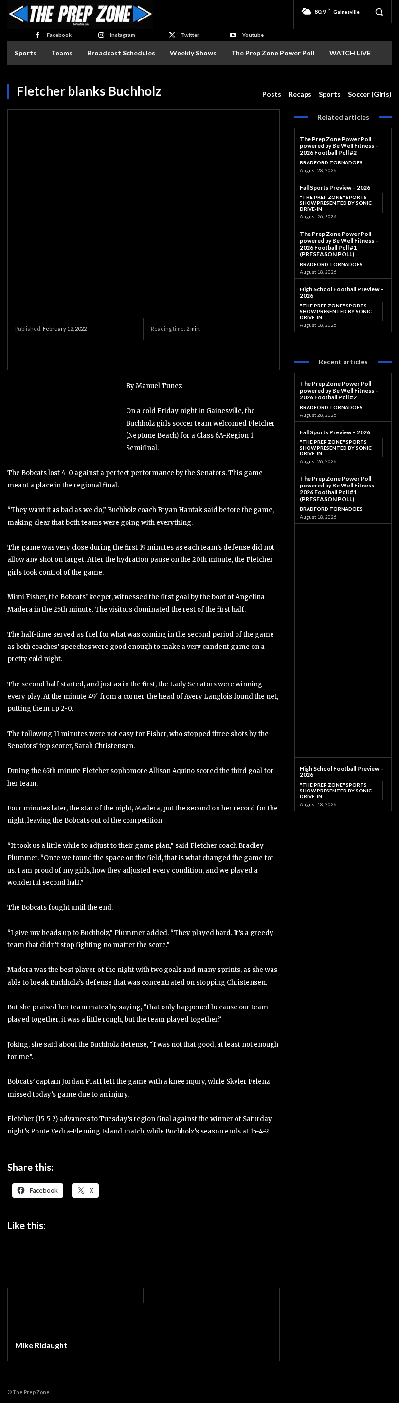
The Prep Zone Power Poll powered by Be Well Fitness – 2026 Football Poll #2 (339, 145)
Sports (330, 94)
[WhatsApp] (92, 354)
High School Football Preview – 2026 (341, 293)
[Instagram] (101, 35)
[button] (379, 11)
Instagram (122, 35)
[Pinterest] (69, 354)
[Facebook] (37, 35)
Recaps (300, 94)
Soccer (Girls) (370, 94)
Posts (271, 94)
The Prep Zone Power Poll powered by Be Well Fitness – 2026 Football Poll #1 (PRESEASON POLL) (339, 243)
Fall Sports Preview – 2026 (335, 187)
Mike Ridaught (41, 1345)
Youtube (253, 35)
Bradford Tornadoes (331, 162)
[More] (115, 354)
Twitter (190, 35)
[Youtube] (233, 35)
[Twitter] (172, 35)
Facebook (59, 35)
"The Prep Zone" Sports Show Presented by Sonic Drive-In (336, 203)
